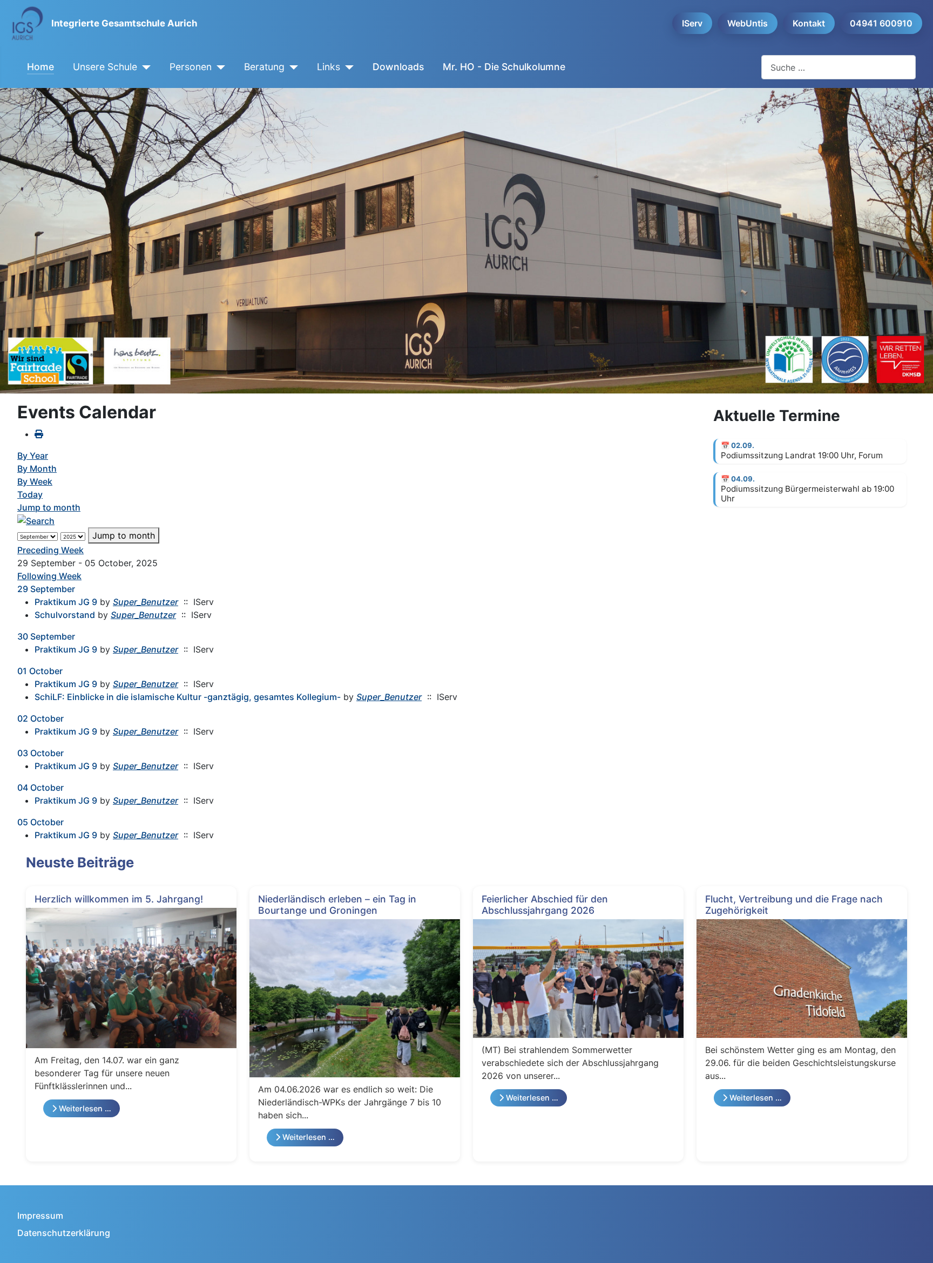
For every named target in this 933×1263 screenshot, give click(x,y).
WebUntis (747, 23)
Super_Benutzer (145, 601)
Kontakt (809, 23)
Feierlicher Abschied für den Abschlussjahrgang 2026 (545, 904)
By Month (37, 468)
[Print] (39, 434)
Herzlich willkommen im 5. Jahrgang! (119, 899)
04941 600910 (881, 23)
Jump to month (48, 507)
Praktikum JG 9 (66, 601)
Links (328, 66)
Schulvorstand (65, 614)
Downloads (398, 66)
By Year (32, 455)
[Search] (36, 520)
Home (40, 66)
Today (30, 494)
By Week (34, 481)
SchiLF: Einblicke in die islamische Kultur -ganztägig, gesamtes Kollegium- (188, 696)
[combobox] (838, 67)
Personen (191, 66)
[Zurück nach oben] (914, 1243)
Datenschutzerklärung (63, 1232)
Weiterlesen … (84, 1108)
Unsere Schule (105, 66)
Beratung (264, 66)
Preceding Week (50, 550)
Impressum (40, 1215)
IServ (692, 23)
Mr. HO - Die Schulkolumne (504, 66)
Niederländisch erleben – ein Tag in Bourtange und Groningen (337, 904)
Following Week (49, 576)
